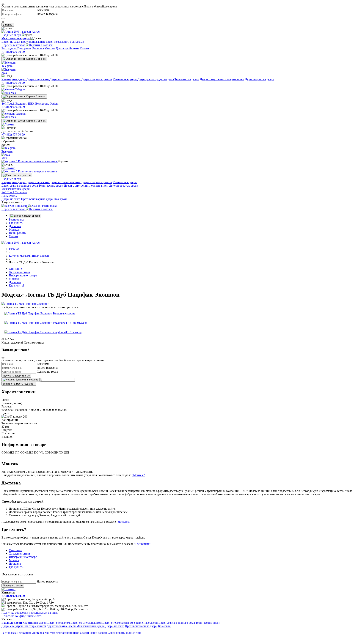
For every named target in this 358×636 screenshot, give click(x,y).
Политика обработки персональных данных (29, 612)
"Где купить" (142, 543)
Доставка (38, 48)
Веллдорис (42, 103)
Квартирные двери (13, 79)
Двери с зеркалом (37, 79)
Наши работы (17, 232)
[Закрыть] (2, 4)
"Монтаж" (138, 475)
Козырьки (60, 41)
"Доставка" (124, 521)
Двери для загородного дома (155, 79)
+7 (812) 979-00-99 (13, 51)
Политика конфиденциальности (21, 616)
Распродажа (9, 48)
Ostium (54, 103)
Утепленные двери (125, 79)
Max (13, 92)
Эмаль (13, 195)
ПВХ (31, 103)
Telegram (20, 89)
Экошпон (21, 103)
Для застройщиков (67, 48)
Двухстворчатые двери (259, 79)
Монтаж (50, 48)
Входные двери (11, 35)
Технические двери (187, 79)
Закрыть (7, 24)
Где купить (24, 48)
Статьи (84, 48)
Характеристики (19, 272)
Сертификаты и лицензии (124, 632)
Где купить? (16, 285)
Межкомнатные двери (15, 38)
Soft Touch (8, 103)
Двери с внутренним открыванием (222, 79)
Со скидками (75, 41)
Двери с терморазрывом (96, 79)
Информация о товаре (23, 275)
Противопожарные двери (37, 41)
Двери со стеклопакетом (65, 79)
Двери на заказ (10, 41)
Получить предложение (16, 375)
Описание (15, 268)
